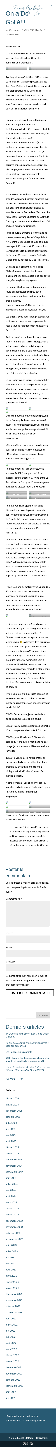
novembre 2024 (14, 1165)
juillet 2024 (12, 1183)
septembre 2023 (14, 1238)
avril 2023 (11, 1269)
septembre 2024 (14, 1171)
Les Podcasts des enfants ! (19, 1051)
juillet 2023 (12, 1251)
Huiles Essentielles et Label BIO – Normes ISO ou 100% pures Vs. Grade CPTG (28, 1068)
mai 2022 (11, 1336)
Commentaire (14, 898)
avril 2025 (11, 1141)
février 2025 (12, 1147)
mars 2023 (11, 1275)
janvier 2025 (12, 1153)
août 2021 (11, 1391)
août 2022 (11, 1318)
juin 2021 (10, 1397)
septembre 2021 (14, 1385)
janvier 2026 (12, 1104)
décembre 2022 (14, 1293)
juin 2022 (10, 1330)
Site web (10, 961)
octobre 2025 (13, 1116)
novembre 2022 (14, 1300)
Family (39, 30)
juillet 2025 (12, 1122)
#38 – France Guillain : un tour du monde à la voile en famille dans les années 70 (27, 1059)
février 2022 (12, 1355)
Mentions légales (15, 1415)
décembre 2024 (14, 1159)
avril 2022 (11, 1342)
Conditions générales (34, 1420)
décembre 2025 (14, 1110)
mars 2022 (11, 1349)
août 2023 (11, 1244)
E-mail (10, 947)
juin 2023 (10, 1257)
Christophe (14, 30)
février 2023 (12, 1281)
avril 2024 (11, 1196)
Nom (9, 933)
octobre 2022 (13, 1306)
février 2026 (12, 1098)
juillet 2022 (12, 1324)
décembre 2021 (14, 1367)
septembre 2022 (14, 1312)
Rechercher (43, 1015)
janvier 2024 (12, 1214)
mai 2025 (11, 1135)
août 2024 (11, 1177)
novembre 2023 (14, 1226)
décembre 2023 (14, 1220)
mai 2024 (11, 1189)
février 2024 (12, 1208)
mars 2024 (11, 1202)
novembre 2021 (14, 1373)
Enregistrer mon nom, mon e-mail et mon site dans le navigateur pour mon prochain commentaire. (26, 980)
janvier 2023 (12, 1287)
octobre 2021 (13, 1379)
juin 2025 (10, 1128)
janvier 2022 (12, 1361)
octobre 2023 (13, 1232)
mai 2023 (11, 1263)
